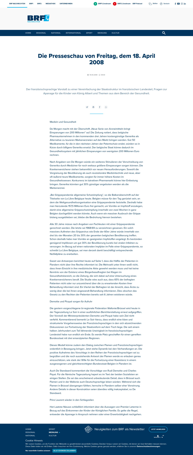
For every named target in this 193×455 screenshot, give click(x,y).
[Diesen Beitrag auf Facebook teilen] (100, 107)
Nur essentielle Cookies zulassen (37, 451)
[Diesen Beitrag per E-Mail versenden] (87, 107)
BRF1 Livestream (104, 4)
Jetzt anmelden (158, 429)
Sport (89, 33)
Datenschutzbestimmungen (148, 446)
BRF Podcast (137, 4)
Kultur (115, 33)
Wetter (155, 3)
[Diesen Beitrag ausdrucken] (93, 107)
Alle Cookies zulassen (64, 451)
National (56, 33)
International (73, 33)
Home (28, 33)
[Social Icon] (175, 4)
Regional (41, 33)
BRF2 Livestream (124, 4)
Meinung (102, 33)
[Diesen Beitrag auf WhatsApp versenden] (106, 107)
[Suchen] (163, 33)
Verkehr (166, 4)
